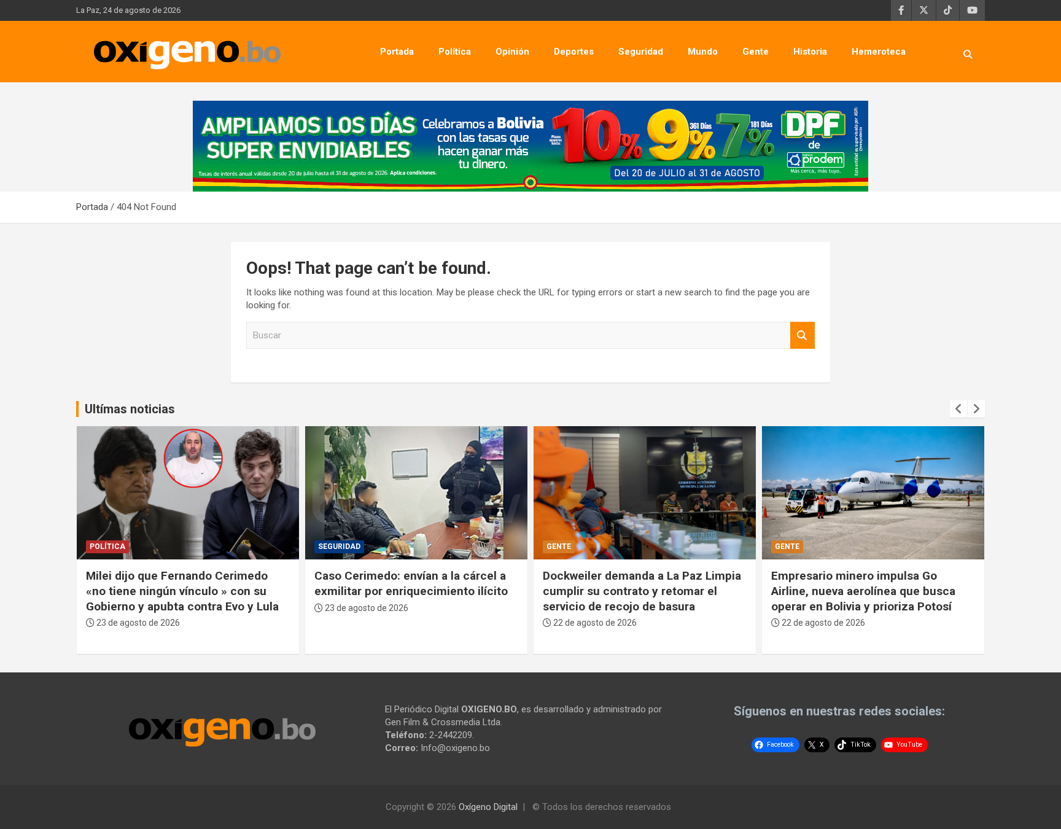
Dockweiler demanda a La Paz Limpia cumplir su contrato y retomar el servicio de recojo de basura (642, 591)
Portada (397, 51)
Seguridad (640, 51)
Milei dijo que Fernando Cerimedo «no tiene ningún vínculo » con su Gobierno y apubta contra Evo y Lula (182, 591)
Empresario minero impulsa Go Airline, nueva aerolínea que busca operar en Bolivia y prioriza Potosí (863, 591)
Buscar (802, 335)
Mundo (703, 51)
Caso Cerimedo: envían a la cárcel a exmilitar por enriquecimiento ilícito (411, 583)
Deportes (574, 51)
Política (454, 51)
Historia (810, 51)
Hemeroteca (879, 51)
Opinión (512, 51)
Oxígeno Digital (488, 806)
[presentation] (958, 409)
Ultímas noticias (130, 409)
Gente (755, 51)
